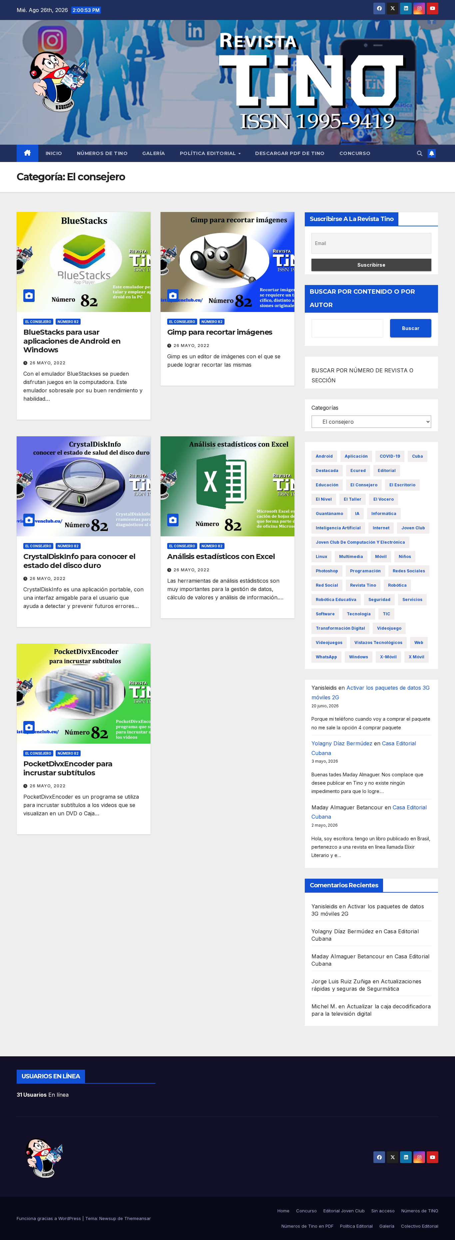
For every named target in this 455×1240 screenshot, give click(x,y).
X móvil (416, 656)
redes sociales (409, 570)
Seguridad (379, 599)
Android (324, 456)
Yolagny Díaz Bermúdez (341, 743)
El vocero (383, 499)
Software (325, 613)
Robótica (397, 585)
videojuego (389, 628)
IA (357, 513)
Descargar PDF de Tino (290, 153)
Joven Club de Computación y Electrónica (360, 542)
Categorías (324, 407)
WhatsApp (326, 656)
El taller (352, 499)
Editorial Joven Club (344, 1210)
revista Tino (363, 585)
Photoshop (327, 570)
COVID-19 (390, 456)
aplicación (356, 456)
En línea (43, 1094)
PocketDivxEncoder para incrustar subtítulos (67, 768)
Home (283, 1210)
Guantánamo (329, 513)
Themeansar (137, 1218)
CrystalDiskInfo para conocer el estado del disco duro (79, 561)
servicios (412, 599)
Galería (153, 153)
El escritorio (402, 484)
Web (418, 642)
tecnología (359, 613)
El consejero (38, 322)
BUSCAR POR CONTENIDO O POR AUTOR (362, 298)
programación (365, 570)
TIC (386, 613)
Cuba (417, 456)
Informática (383, 513)
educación (327, 484)
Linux (321, 556)
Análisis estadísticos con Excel (221, 556)
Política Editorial (209, 153)
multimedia (351, 556)
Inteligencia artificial (338, 527)
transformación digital (340, 628)
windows (358, 656)
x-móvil (388, 656)
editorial (387, 470)
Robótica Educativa (336, 599)
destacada (327, 470)
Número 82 (68, 322)
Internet (381, 527)
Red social (327, 585)
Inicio (54, 153)
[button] (419, 153)
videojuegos (329, 642)
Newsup (107, 1218)
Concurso (355, 153)
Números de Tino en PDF (307, 1226)
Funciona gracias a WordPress (49, 1218)
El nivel (324, 499)
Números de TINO (102, 153)
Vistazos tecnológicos (378, 642)
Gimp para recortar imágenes (219, 332)
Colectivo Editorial (419, 1226)
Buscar (410, 328)
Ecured (358, 470)
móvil (381, 556)
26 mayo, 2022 (48, 362)
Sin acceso (383, 1210)
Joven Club (413, 527)
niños (405, 556)
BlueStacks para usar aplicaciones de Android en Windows (71, 341)
